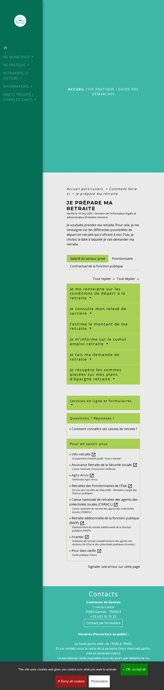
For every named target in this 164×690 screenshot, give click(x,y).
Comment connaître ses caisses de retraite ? (104, 429)
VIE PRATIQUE (101, 89)
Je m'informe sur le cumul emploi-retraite (98, 341)
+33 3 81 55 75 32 (103, 616)
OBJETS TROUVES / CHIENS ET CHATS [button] (18, 97)
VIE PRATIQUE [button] (15, 64)
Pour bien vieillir (87, 550)
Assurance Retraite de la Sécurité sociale (104, 465)
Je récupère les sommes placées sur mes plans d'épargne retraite (96, 374)
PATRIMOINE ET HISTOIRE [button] (16, 76)
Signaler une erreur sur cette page (114, 566)
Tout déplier (128, 279)
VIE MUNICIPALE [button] (17, 57)
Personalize (99, 681)
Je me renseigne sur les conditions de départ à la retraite (97, 293)
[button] (21, 48)
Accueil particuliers (85, 189)
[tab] (88, 258)
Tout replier (104, 279)
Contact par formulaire (103, 623)
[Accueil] (21, 22)
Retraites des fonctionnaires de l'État (102, 486)
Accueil (76, 89)
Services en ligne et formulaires (101, 401)
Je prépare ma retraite (97, 193)
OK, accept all (135, 669)
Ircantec (80, 537)
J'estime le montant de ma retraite (99, 326)
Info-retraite (84, 454)
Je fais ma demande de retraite (95, 357)
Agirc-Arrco (83, 475)
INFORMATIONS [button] (16, 86)
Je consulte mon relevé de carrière (98, 311)
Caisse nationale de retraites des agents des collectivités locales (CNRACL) (103, 502)
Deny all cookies (72, 681)
